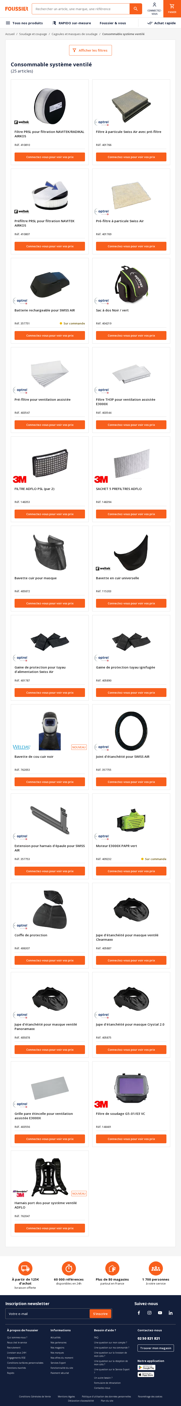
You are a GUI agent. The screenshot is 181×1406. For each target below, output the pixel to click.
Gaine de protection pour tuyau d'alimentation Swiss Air (40, 669)
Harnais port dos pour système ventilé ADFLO (46, 1205)
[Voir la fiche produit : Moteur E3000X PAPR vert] (131, 820)
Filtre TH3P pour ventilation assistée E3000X (125, 401)
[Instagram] (149, 1312)
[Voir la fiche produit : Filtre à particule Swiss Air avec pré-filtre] (131, 106)
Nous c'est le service (17, 1342)
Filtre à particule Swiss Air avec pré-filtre (128, 131)
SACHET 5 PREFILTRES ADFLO (119, 488)
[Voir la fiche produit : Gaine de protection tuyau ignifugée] (131, 641)
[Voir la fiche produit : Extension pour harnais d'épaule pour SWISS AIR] (50, 820)
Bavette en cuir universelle (117, 578)
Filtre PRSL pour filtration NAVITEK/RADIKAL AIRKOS (49, 133)
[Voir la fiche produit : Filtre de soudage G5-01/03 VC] (131, 1088)
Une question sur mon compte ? (110, 1342)
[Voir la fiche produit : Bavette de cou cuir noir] (50, 731)
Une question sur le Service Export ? (112, 1371)
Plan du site (107, 1400)
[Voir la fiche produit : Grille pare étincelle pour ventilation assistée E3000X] (50, 1088)
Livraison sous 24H (16, 1352)
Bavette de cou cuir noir (34, 756)
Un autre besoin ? (103, 1377)
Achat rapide (165, 23)
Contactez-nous (102, 1387)
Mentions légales (66, 1396)
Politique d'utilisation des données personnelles (106, 1396)
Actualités (55, 1337)
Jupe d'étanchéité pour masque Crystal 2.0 (130, 1024)
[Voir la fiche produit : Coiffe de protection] (50, 909)
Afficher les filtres (93, 50)
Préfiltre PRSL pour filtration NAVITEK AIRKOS (44, 223)
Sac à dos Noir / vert (112, 310)
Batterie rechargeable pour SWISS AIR (45, 310)
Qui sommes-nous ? (17, 1337)
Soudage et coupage (33, 34)
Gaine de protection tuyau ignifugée (125, 667)
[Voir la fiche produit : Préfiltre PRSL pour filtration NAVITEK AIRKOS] (50, 195)
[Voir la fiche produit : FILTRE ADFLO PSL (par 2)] (50, 463)
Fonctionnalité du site (62, 1367)
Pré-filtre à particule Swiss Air (120, 221)
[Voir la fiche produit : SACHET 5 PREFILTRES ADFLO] (131, 463)
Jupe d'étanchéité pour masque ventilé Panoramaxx (46, 1026)
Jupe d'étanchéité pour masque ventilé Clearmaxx (127, 937)
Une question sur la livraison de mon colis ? (110, 1354)
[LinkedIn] (170, 1312)
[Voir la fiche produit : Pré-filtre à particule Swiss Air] (131, 195)
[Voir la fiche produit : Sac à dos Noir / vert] (131, 284)
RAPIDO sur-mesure (75, 23)
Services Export (58, 1362)
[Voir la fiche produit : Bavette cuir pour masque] (50, 552)
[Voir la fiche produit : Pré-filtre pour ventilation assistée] (50, 374)
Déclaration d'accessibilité (81, 1400)
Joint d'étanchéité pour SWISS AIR (122, 756)
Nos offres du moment (62, 1357)
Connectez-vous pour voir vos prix (50, 157)
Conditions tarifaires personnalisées (25, 1362)
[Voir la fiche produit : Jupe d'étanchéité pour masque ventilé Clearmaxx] (131, 909)
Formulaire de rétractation (107, 1382)
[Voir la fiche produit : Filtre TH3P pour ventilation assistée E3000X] (131, 374)
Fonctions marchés (16, 1367)
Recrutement (14, 1347)
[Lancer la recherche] (136, 9)
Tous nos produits (27, 23)
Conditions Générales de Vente (35, 1396)
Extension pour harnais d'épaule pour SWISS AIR (50, 848)
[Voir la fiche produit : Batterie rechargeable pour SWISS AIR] (50, 284)
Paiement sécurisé (60, 1372)
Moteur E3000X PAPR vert (116, 846)
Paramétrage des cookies (150, 1396)
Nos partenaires (58, 1342)
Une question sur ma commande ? (111, 1347)
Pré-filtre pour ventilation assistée (43, 399)
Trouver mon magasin (155, 1348)
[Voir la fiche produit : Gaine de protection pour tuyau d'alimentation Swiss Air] (50, 641)
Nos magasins (57, 1347)
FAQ (96, 1337)
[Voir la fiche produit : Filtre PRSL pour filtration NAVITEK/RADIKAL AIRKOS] (50, 106)
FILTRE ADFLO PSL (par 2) (34, 488)
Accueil (10, 34)
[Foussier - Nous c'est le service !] (16, 9)
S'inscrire (100, 1313)
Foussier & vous (113, 23)
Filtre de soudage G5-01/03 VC (120, 1113)
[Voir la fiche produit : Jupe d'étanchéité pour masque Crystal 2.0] (131, 999)
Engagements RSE (16, 1357)
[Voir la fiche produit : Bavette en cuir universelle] (131, 552)
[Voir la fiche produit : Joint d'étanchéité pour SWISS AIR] (131, 731)
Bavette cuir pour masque (36, 578)
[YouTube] (160, 1312)
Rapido (10, 1372)
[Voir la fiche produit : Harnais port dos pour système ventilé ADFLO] (50, 1177)
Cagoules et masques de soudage (75, 34)
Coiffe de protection (31, 935)
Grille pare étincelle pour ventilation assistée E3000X (44, 1115)
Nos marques (57, 1352)
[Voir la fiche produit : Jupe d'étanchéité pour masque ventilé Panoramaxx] (50, 999)
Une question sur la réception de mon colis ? (111, 1362)
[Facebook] (138, 1312)
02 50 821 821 (149, 1338)
